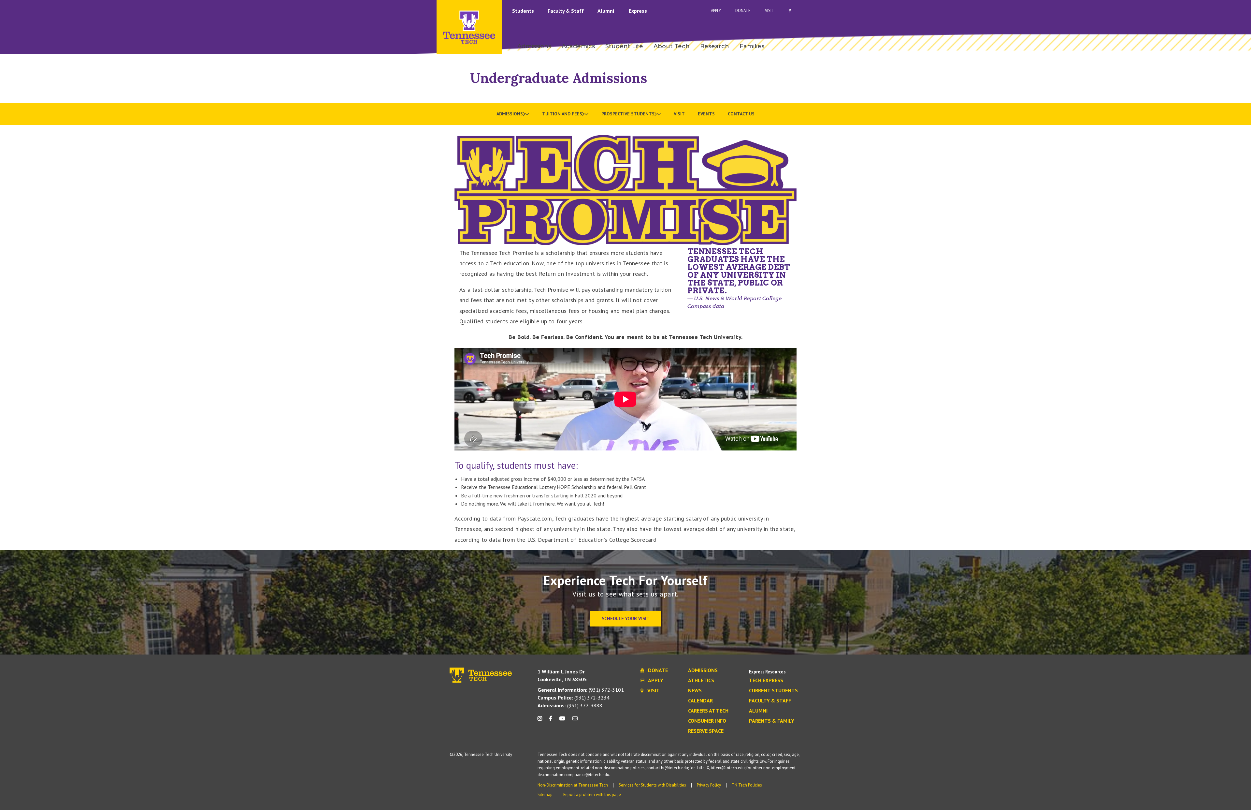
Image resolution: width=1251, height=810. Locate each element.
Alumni (606, 10)
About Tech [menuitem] (672, 46)
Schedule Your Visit (626, 618)
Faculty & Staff (566, 10)
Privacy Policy (709, 785)
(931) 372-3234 (574, 697)
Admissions (703, 670)
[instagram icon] (542, 721)
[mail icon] (575, 721)
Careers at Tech (708, 711)
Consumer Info (707, 721)
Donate (743, 10)
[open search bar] (790, 10)
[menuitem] (513, 114)
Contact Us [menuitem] (741, 114)
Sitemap (545, 794)
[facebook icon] (550, 721)
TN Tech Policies (747, 785)
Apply (716, 10)
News (695, 691)
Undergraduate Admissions (558, 77)
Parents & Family (771, 721)
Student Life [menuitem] (624, 46)
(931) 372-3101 (581, 689)
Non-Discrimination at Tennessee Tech (573, 785)
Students (523, 10)
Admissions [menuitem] (534, 46)
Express (638, 10)
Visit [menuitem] (679, 114)
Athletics (701, 681)
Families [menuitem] (752, 46)
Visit (769, 10)
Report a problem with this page (592, 794)
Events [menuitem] (706, 114)
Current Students (773, 691)
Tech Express (766, 681)
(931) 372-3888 (570, 705)
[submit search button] (904, 10)
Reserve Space (706, 731)
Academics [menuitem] (578, 46)
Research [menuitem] (714, 46)
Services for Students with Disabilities (652, 785)
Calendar (700, 701)
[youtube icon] (562, 721)
